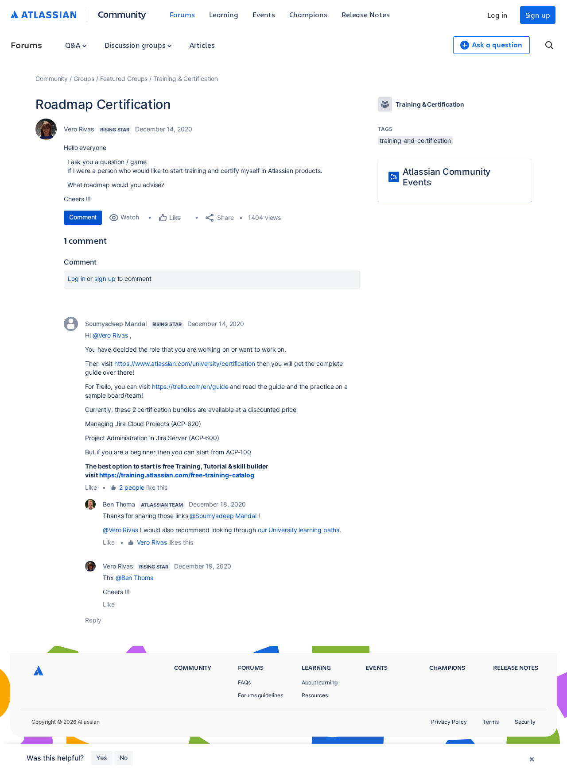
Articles (202, 45)
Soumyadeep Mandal (116, 323)
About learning (320, 682)
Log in (497, 14)
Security (525, 721)
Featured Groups (124, 78)
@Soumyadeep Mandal (223, 515)
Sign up (537, 14)
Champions (308, 14)
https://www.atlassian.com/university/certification (184, 363)
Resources (315, 695)
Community (122, 14)
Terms (491, 721)
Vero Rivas (79, 129)
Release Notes (366, 14)
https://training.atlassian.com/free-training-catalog (177, 475)
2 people (131, 487)
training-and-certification (415, 140)
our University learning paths (299, 530)
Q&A (73, 45)
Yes (101, 757)
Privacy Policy (449, 721)
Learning (223, 14)
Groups (84, 78)
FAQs (244, 682)
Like (91, 487)
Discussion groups (136, 45)
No (124, 757)
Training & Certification (185, 78)
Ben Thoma (119, 504)
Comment (83, 217)
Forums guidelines (260, 695)
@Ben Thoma (135, 577)
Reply (93, 620)
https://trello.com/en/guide (190, 386)
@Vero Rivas (110, 335)
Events (263, 14)
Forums (182, 14)
